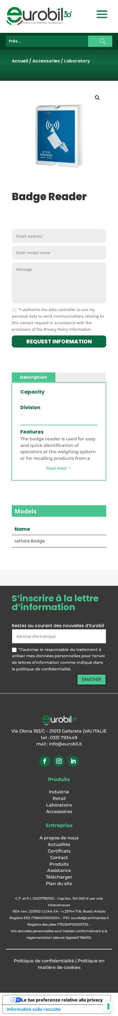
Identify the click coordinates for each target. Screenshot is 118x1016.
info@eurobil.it (65, 744)
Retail (59, 798)
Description (33, 377)
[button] (97, 98)
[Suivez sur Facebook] (44, 761)
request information (59, 341)
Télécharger (59, 877)
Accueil (20, 61)
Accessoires (59, 811)
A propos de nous (59, 837)
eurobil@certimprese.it (90, 918)
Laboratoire (59, 805)
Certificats (59, 851)
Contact (59, 857)
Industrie (59, 791)
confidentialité (58, 960)
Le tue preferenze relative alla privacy (62, 1000)
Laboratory (77, 61)
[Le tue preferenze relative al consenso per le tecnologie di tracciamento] (108, 1006)
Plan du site (59, 883)
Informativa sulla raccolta (34, 1009)
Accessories (46, 61)
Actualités (59, 844)
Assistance (59, 870)
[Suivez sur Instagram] (59, 761)
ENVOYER (91, 679)
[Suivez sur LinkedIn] (73, 761)
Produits (59, 864)
